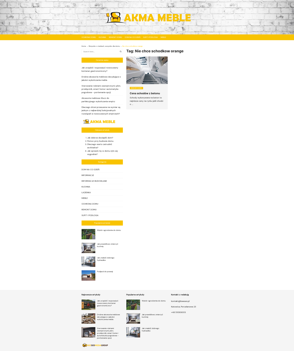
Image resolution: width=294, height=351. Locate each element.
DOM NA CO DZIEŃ (132, 37)
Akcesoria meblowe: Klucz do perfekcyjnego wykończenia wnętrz (98, 100)
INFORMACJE (88, 175)
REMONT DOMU (115, 37)
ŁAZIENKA (86, 192)
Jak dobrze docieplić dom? (100, 137)
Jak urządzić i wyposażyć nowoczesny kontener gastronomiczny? (100, 69)
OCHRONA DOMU (89, 37)
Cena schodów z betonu (145, 93)
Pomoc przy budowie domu (100, 141)
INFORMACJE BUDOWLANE (94, 181)
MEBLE (163, 37)
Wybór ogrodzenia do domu (109, 230)
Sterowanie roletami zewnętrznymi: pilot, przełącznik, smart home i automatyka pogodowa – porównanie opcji (101, 89)
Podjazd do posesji (105, 271)
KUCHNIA (102, 37)
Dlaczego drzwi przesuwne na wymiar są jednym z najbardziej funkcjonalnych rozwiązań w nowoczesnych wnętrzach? (101, 110)
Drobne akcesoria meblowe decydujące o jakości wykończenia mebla (101, 78)
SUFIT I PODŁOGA (150, 37)
